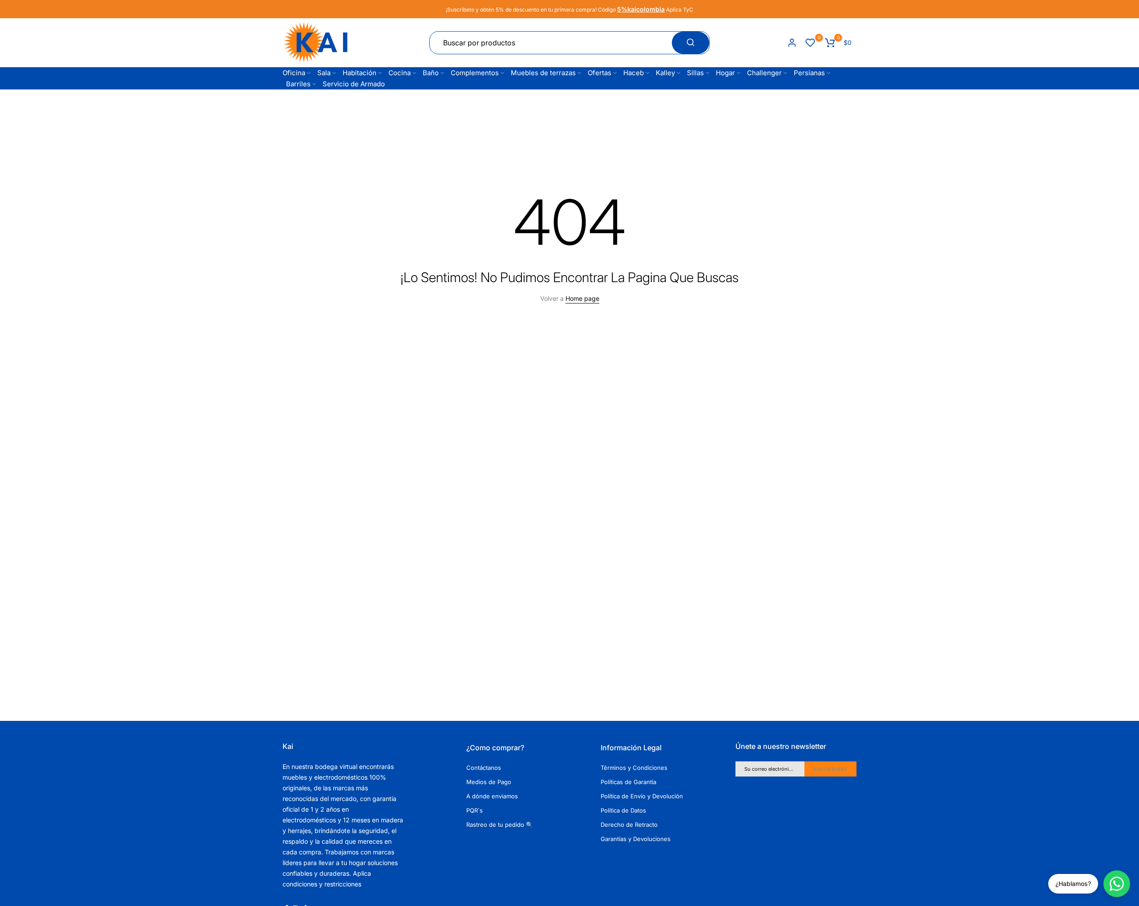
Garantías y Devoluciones (635, 838)
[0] (810, 43)
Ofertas (599, 73)
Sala (324, 73)
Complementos (475, 73)
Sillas (695, 73)
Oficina (294, 73)
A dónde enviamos (492, 796)
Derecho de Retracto (629, 824)
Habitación (359, 73)
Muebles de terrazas (543, 73)
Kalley (665, 73)
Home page (582, 298)
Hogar (725, 73)
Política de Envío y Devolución (642, 796)
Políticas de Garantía (628, 781)
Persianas (809, 73)
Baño (431, 73)
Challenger (764, 73)
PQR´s (474, 810)
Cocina (399, 73)
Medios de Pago (488, 781)
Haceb (633, 73)
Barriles (298, 84)
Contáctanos (483, 767)
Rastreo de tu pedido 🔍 (499, 824)
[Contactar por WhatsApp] (1116, 883)
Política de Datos (623, 810)
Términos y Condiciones (634, 767)
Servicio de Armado (354, 84)
